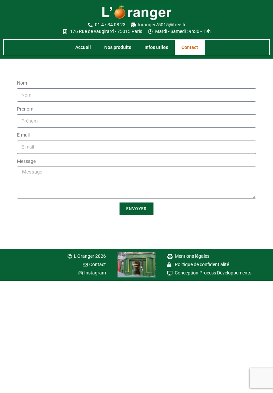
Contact (189, 47)
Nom (22, 83)
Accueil (83, 47)
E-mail (23, 135)
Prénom (25, 109)
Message (26, 161)
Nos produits (117, 47)
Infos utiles (156, 47)
